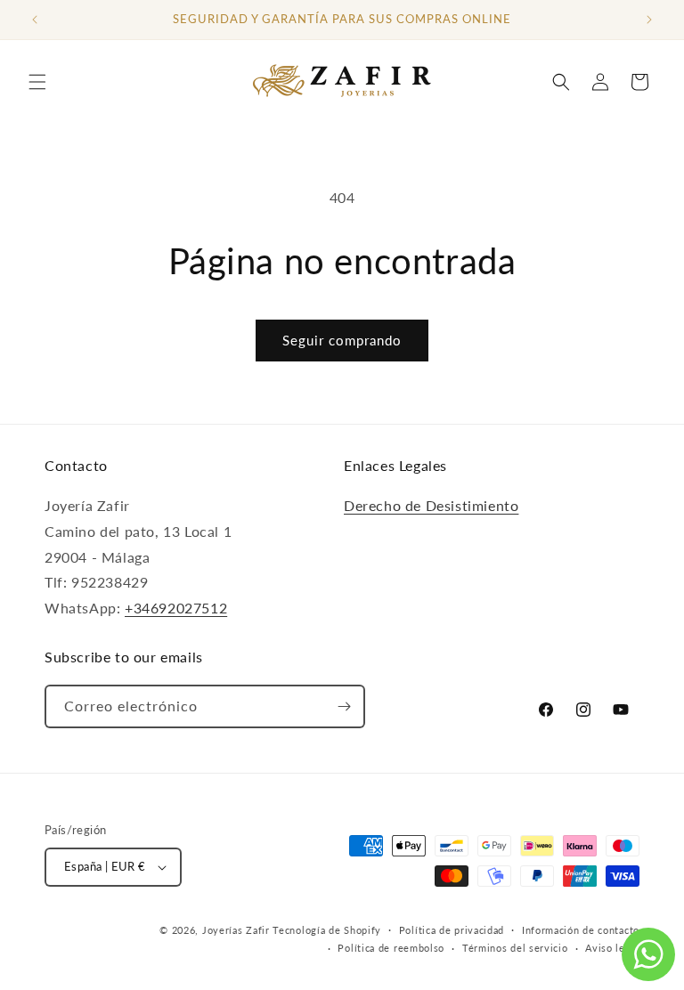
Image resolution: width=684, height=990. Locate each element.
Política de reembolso (391, 947)
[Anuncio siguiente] (649, 19)
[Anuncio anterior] (34, 19)
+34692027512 (176, 607)
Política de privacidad (451, 930)
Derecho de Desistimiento (431, 505)
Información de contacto (580, 930)
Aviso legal (612, 947)
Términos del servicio (515, 947)
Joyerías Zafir (236, 930)
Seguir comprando (342, 340)
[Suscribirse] (343, 706)
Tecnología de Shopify (327, 930)
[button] (37, 81)
